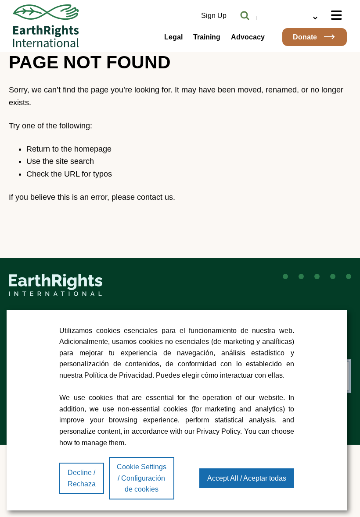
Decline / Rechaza (82, 478)
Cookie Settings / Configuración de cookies (141, 478)
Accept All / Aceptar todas (246, 478)
